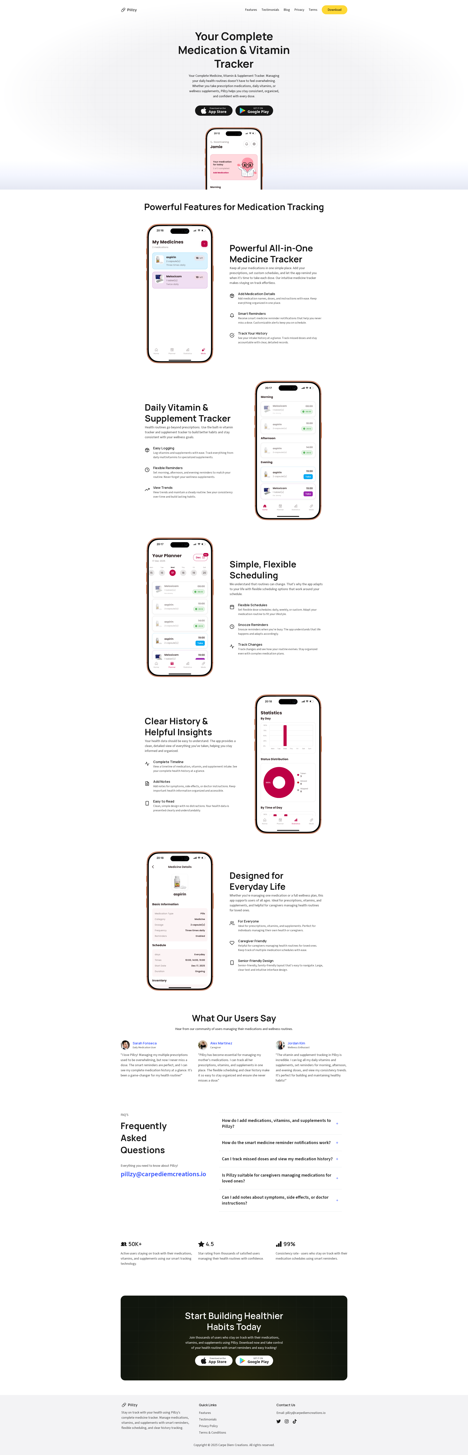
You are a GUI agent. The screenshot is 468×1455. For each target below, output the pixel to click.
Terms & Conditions (212, 1432)
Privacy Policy (208, 1426)
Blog (287, 9)
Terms (313, 9)
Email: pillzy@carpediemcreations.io (301, 1413)
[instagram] (286, 1421)
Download (334, 9)
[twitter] (278, 1421)
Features (251, 9)
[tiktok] (294, 1421)
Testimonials (270, 9)
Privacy (299, 9)
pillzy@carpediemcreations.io (163, 1174)
